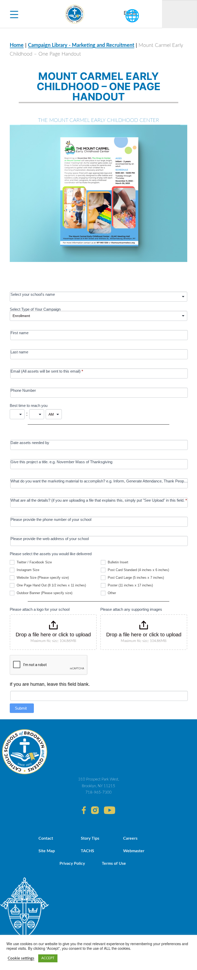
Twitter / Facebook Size (34, 562)
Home (17, 45)
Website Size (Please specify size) (42, 577)
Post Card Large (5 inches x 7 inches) (135, 577)
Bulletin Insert (117, 562)
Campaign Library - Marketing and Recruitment (81, 45)
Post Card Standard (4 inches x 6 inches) (138, 570)
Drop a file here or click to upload (53, 634)
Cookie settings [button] (21, 958)
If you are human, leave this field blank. (50, 684)
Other (111, 593)
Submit (21, 708)
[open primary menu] (14, 14)
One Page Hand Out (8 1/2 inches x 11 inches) (51, 585)
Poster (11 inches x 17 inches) (130, 585)
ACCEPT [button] (47, 958)
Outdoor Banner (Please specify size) (44, 593)
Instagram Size (27, 570)
